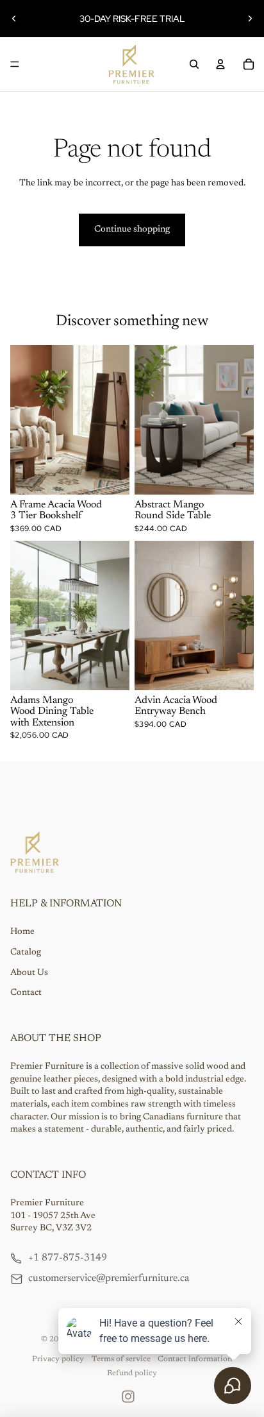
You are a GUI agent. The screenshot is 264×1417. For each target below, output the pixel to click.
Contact (26, 993)
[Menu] (14, 64)
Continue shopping (132, 229)
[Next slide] (250, 18)
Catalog (25, 952)
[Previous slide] (14, 18)
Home (22, 932)
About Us (29, 973)
